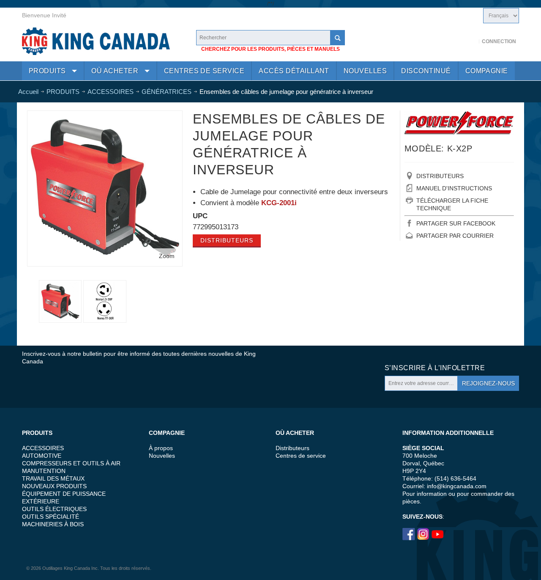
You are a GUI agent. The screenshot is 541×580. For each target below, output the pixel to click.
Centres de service (301, 455)
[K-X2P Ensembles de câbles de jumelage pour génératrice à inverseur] (105, 116)
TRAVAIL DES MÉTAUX (53, 478)
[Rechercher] (337, 37)
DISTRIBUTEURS (440, 176)
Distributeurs (226, 240)
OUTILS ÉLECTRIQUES (54, 509)
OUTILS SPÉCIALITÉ (50, 516)
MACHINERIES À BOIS (53, 524)
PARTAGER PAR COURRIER (455, 235)
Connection (499, 41)
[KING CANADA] (96, 41)
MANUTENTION (44, 470)
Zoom (167, 256)
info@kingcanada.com (456, 486)
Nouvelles (162, 455)
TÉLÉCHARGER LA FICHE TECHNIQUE (452, 204)
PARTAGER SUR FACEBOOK (455, 223)
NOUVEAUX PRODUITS (54, 486)
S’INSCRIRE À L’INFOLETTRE (435, 367)
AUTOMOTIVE (41, 455)
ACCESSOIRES (43, 448)
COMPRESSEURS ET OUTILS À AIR (71, 463)
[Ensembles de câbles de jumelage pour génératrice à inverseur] (104, 301)
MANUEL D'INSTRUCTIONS (454, 188)
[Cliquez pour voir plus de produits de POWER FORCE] (459, 123)
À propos (161, 448)
